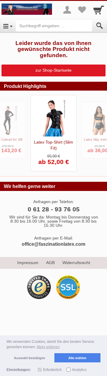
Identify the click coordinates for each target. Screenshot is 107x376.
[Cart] (98, 9)
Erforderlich (52, 370)
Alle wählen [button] (77, 358)
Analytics (79, 370)
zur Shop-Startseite (53, 70)
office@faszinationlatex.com (53, 244)
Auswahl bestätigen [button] (29, 358)
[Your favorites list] (82, 9)
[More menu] (67, 9)
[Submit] (100, 26)
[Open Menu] (7, 25)
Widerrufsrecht (76, 262)
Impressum (27, 262)
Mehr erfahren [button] (48, 347)
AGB (50, 262)
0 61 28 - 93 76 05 (54, 209)
